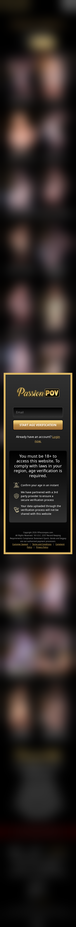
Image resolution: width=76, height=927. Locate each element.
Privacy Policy (42, 547)
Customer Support (20, 544)
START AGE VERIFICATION (38, 425)
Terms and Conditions (41, 544)
